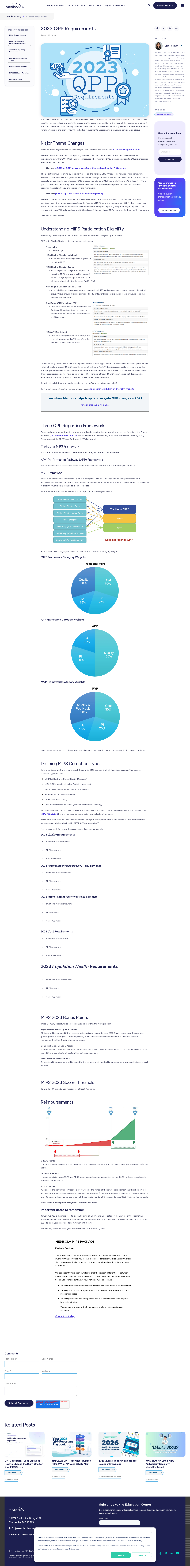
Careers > (25, 1534)
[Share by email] (176, 28)
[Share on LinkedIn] (170, 28)
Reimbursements (15, 79)
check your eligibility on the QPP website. (111, 389)
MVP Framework (53, 858)
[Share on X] (163, 28)
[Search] (149, 5)
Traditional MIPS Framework (58, 841)
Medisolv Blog (13, 16)
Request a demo (169, 210)
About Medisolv (75, 5)
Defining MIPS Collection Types (18, 59)
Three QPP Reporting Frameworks (17, 51)
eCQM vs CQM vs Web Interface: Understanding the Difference (90, 168)
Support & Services (114, 5)
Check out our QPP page (95, 405)
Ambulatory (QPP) (164, 114)
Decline (142, 1555)
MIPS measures (49, 814)
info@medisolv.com (22, 1528)
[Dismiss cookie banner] (151, 1532)
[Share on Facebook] (157, 28)
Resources (94, 5)
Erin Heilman (171, 45)
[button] (182, 5)
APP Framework (53, 850)
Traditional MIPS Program (57, 938)
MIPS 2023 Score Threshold (19, 73)
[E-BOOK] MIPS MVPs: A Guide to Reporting (79, 193)
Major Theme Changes (17, 35)
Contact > (14, 1534)
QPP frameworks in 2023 (63, 435)
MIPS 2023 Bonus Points (18, 67)
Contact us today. (65, 1316)
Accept (121, 1555)
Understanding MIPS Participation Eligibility (17, 42)
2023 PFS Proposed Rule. (126, 149)
